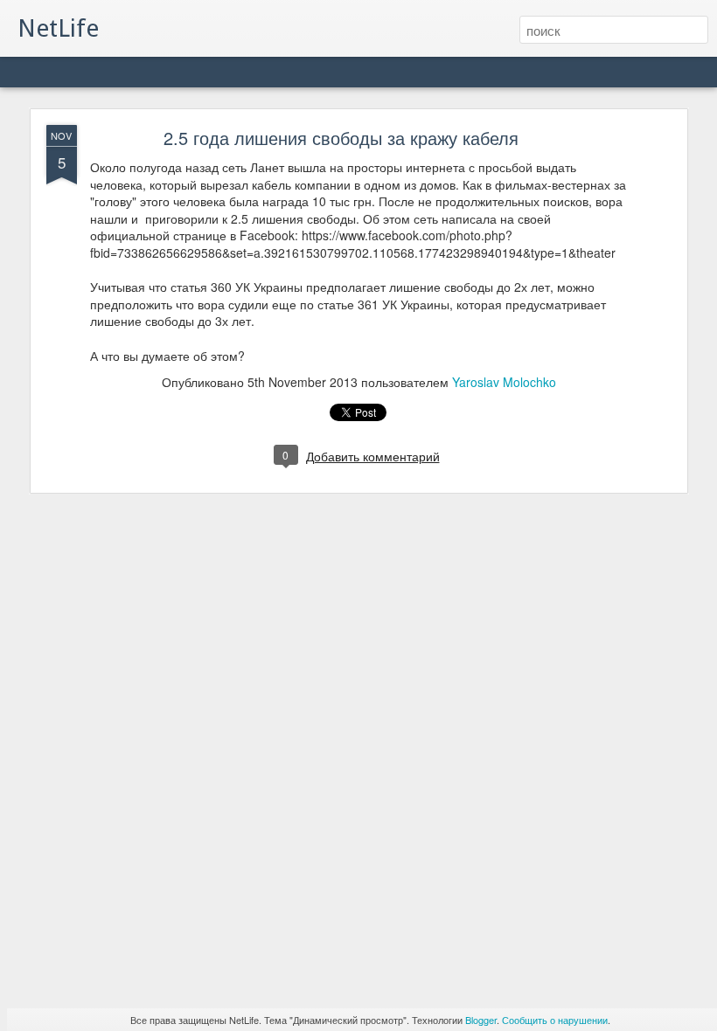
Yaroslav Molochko (504, 382)
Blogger (481, 1020)
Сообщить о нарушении (555, 1020)
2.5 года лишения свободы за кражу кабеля (341, 137)
